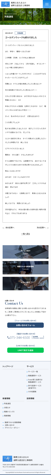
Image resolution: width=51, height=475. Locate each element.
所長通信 (7, 403)
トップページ (8, 366)
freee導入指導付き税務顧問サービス (35, 381)
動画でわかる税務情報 (12, 422)
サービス (30, 366)
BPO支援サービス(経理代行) (35, 386)
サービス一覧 (33, 371)
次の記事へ (41, 227)
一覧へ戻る (25, 234)
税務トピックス (9, 411)
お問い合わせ (9, 425)
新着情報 (6, 398)
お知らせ (7, 407)
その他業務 (32, 391)
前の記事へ (10, 227)
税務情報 (7, 416)
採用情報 (30, 398)
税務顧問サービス (34, 375)
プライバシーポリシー (12, 427)
